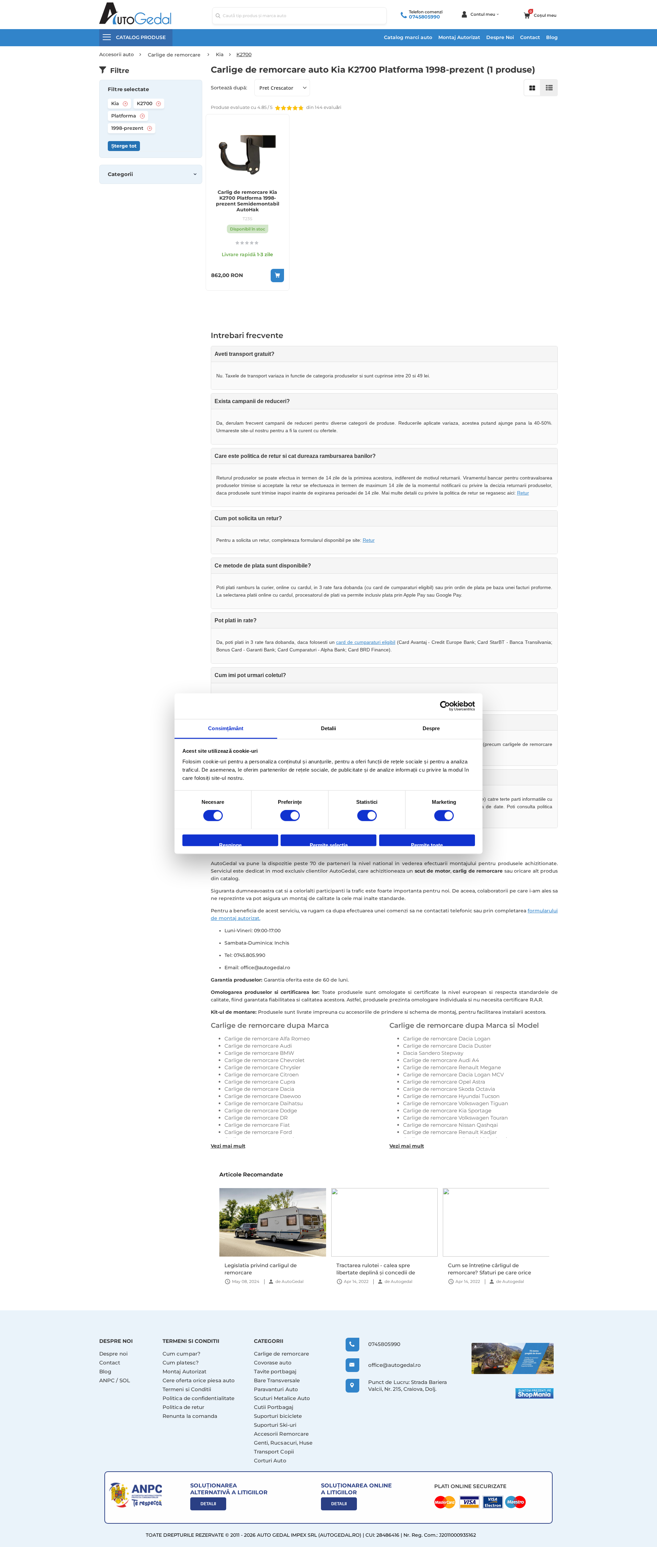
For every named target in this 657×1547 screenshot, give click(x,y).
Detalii (208, 1503)
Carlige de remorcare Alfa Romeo (267, 1038)
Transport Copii (274, 1451)
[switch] (290, 816)
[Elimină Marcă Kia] (125, 103)
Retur (523, 493)
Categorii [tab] (120, 174)
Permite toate (427, 844)
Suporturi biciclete (278, 1416)
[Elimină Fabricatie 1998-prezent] (149, 128)
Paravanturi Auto (276, 1389)
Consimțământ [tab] (225, 728)
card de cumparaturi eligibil (365, 642)
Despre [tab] (431, 728)
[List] (549, 87)
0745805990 (424, 17)
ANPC (107, 1380)
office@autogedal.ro (388, 1365)
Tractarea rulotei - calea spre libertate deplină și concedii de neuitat (375, 1268)
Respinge (230, 844)
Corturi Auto (270, 1460)
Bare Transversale (277, 1380)
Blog (552, 37)
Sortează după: (229, 88)
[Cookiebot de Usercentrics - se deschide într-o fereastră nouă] (445, 706)
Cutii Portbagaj (273, 1407)
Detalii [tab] (328, 728)
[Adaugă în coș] (277, 275)
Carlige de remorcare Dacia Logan (446, 1038)
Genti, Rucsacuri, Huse (283, 1442)
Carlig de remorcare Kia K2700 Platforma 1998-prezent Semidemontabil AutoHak (247, 201)
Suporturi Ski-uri (275, 1425)
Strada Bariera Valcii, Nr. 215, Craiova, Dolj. (407, 1385)
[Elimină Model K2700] (158, 103)
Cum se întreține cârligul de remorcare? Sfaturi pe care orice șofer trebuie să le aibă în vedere (489, 1268)
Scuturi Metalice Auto (282, 1398)
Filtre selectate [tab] (128, 89)
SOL (124, 1380)
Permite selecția (329, 844)
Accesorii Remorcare (281, 1434)
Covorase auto (273, 1362)
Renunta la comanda (190, 1416)
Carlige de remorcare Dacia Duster (447, 1046)
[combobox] (299, 15)
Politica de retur (183, 1407)
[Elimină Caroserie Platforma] (142, 116)
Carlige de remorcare (281, 1353)
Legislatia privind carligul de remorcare (260, 1268)
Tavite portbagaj (275, 1371)
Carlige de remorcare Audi (258, 1046)
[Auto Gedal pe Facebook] (513, 1358)
